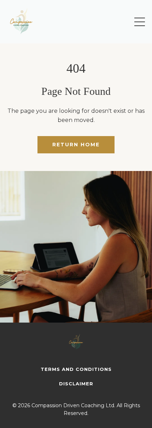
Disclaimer (76, 383)
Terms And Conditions (76, 369)
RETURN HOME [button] (76, 144)
